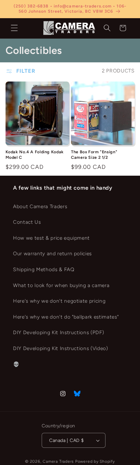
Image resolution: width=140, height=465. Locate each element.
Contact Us (27, 222)
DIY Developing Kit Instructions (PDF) (58, 332)
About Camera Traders (40, 206)
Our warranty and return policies (52, 253)
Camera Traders (58, 461)
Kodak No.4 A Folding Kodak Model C (35, 154)
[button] (14, 28)
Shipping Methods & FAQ (44, 269)
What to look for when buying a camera (61, 285)
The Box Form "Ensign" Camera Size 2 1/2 (94, 154)
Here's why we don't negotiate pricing (59, 301)
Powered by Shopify (95, 461)
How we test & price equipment (51, 238)
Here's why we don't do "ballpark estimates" (66, 317)
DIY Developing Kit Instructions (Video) (60, 348)
